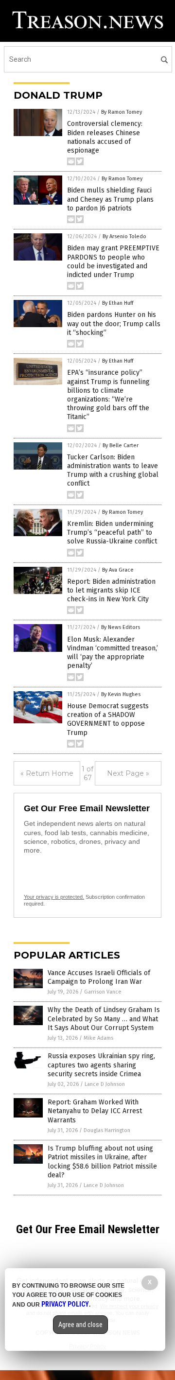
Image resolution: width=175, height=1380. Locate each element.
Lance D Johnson (105, 1084)
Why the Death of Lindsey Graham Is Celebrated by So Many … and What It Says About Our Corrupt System (104, 1018)
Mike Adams (98, 1038)
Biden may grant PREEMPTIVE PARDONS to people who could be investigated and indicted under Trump (113, 261)
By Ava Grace (118, 570)
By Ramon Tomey (121, 112)
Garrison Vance (103, 992)
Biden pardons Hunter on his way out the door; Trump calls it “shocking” (113, 323)
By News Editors (120, 627)
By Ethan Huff (117, 303)
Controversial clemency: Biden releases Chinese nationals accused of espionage (104, 137)
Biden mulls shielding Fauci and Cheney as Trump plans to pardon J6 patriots (110, 199)
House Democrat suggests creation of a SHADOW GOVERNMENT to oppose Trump (108, 719)
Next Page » (128, 773)
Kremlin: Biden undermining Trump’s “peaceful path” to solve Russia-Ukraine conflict (112, 532)
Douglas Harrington (107, 1130)
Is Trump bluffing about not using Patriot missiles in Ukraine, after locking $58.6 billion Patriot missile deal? (102, 1161)
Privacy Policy (65, 1304)
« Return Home (46, 773)
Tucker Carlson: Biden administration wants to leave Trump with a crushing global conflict (112, 470)
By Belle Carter (121, 445)
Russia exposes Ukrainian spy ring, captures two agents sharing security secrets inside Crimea (101, 1065)
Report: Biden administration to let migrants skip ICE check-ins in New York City (111, 590)
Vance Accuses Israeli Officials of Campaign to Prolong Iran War (99, 977)
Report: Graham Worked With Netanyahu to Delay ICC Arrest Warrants (95, 1111)
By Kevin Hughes (120, 694)
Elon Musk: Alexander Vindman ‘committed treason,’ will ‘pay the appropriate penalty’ (112, 652)
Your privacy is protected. (54, 897)
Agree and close (80, 1324)
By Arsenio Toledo (124, 236)
